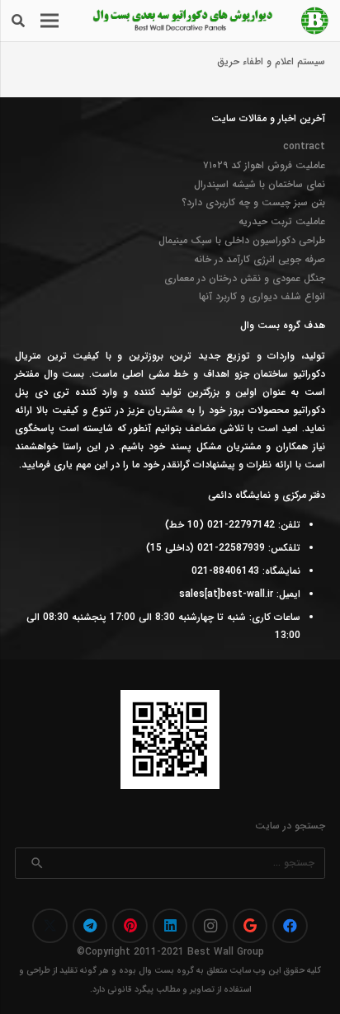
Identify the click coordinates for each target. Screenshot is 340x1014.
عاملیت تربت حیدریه (281, 221)
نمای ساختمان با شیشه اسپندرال (259, 184)
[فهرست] (49, 20)
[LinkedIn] (170, 926)
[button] (17, 20)
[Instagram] (210, 926)
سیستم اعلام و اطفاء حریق (271, 61)
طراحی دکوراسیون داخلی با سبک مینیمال (241, 240)
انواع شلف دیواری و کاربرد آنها (262, 296)
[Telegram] (90, 926)
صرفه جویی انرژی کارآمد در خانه (259, 259)
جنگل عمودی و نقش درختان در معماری (244, 278)
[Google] (250, 926)
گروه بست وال (166, 971)
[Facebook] (290, 926)
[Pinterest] (130, 926)
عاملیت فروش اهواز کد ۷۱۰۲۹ (264, 165)
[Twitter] (50, 926)
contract (304, 146)
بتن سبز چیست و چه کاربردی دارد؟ (253, 202)
